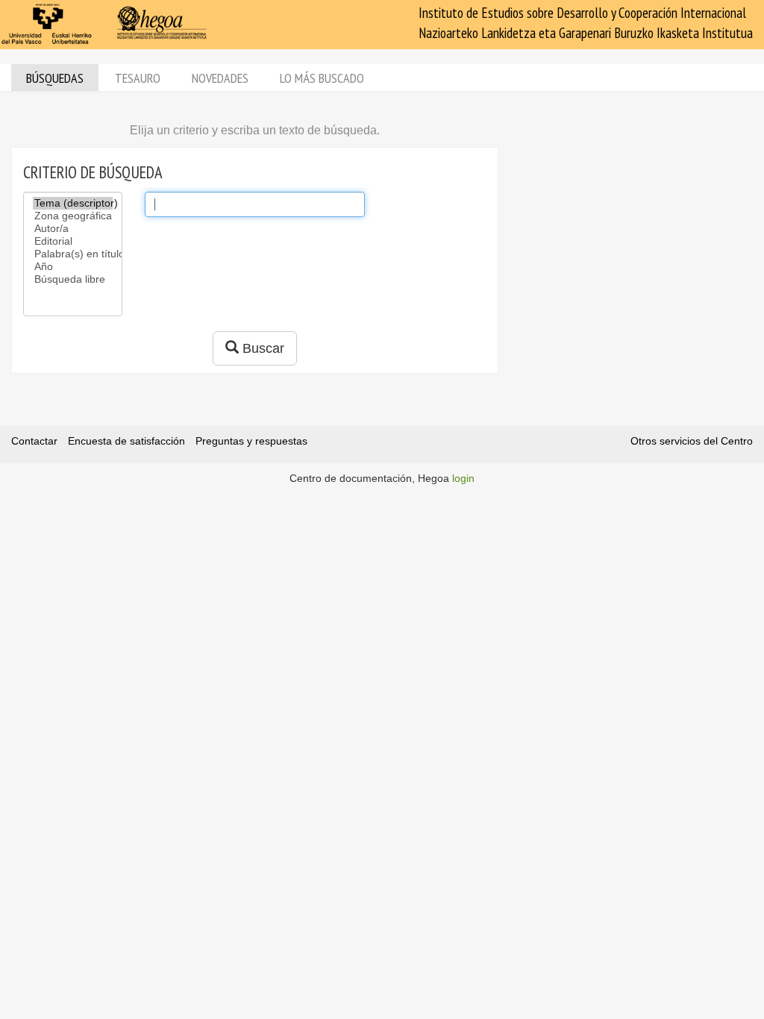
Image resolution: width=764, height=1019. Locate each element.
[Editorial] (73, 241)
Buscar (261, 348)
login (463, 478)
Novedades (220, 78)
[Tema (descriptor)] (73, 203)
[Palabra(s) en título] (73, 254)
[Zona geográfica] (73, 216)
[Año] (73, 266)
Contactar (34, 441)
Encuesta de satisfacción (126, 441)
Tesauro (137, 78)
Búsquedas (55, 78)
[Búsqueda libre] (73, 279)
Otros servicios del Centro (691, 441)
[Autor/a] (73, 228)
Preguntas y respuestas (251, 441)
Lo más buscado (322, 78)
